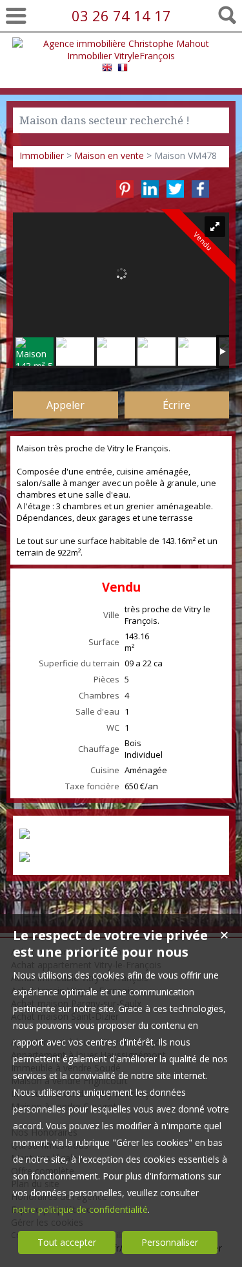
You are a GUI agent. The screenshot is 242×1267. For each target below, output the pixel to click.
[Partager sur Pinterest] (125, 189)
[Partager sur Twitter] (175, 189)
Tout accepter (66, 1242)
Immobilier (41, 155)
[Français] (122, 69)
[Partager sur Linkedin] (150, 189)
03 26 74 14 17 (121, 15)
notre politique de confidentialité (80, 1209)
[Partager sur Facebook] (200, 189)
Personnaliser (169, 1242)
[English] (107, 69)
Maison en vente (109, 155)
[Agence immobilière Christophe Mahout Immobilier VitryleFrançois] (121, 56)
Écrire (176, 405)
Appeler (65, 405)
